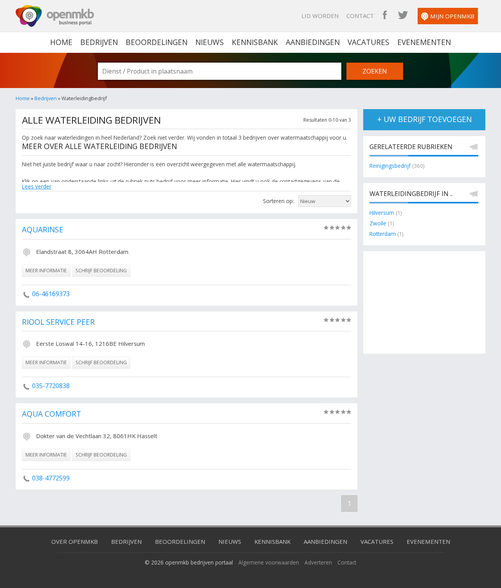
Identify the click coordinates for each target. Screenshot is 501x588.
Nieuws (209, 42)
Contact (360, 16)
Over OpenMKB (74, 541)
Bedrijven (99, 42)
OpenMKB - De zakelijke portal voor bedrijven (55, 16)
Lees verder (36, 186)
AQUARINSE (42, 230)
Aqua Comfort (51, 414)
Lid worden (320, 16)
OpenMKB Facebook (385, 15)
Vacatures (368, 42)
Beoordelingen (156, 42)
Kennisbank (255, 42)
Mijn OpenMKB (452, 16)
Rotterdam (382, 233)
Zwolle (377, 223)
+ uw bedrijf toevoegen (424, 119)
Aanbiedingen (313, 42)
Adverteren (318, 562)
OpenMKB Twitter (403, 15)
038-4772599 (51, 478)
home (61, 42)
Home (23, 98)
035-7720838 (51, 385)
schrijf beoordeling (101, 270)
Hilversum (381, 212)
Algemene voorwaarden (268, 562)
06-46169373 (51, 294)
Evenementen (424, 42)
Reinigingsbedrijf (390, 165)
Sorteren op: (278, 201)
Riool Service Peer (58, 322)
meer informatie (46, 270)
